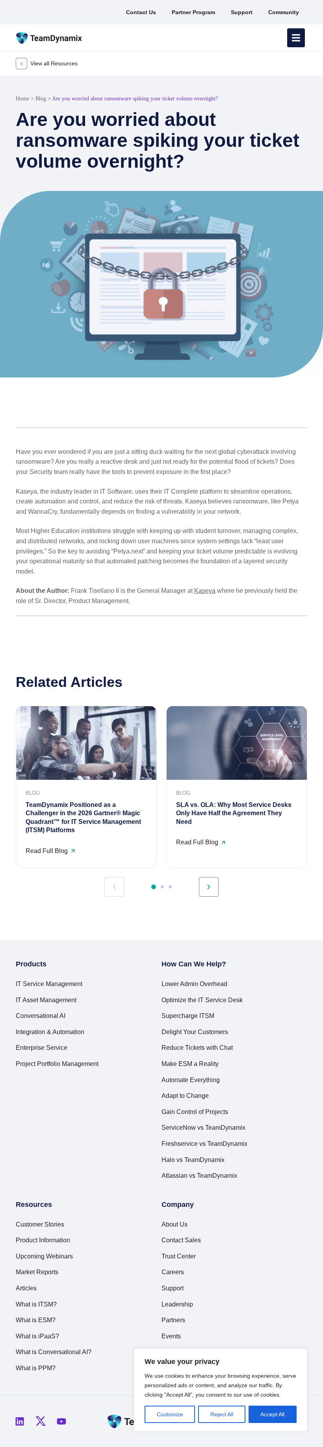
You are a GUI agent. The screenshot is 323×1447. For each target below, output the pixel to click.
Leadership (177, 1304)
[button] (263, 408)
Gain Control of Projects (195, 1111)
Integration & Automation (50, 1032)
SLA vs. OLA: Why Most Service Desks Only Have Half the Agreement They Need (233, 813)
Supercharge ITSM (188, 1015)
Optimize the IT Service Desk (202, 1000)
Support (173, 1288)
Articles (26, 1288)
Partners (173, 1320)
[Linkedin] (19, 1421)
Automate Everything (191, 1080)
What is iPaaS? (37, 1336)
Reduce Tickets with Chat (197, 1047)
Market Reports (37, 1272)
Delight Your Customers (195, 1032)
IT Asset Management (46, 1000)
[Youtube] (61, 1421)
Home (22, 99)
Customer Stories (40, 1224)
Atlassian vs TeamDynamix (199, 1175)
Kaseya (204, 590)
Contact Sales (181, 1240)
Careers (173, 1272)
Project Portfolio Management (57, 1063)
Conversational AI (40, 1015)
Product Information (43, 1240)
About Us (174, 1224)
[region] (220, 1390)
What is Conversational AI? (53, 1352)
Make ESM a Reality (190, 1063)
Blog (40, 99)
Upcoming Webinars (44, 1256)
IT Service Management (49, 984)
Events (171, 1336)
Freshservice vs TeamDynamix (204, 1143)
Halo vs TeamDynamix (193, 1159)
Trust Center (179, 1256)
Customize (170, 1414)
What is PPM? (36, 1368)
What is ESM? (36, 1320)
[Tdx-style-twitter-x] (40, 1421)
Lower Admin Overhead (194, 984)
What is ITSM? (36, 1304)
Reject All (221, 1414)
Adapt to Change (185, 1095)
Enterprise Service (41, 1047)
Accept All (272, 1414)
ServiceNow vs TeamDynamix (203, 1127)
